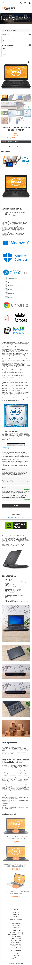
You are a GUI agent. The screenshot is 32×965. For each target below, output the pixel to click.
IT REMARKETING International (16, 936)
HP (3, 41)
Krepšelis (16, 957)
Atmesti (16, 510)
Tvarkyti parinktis (16, 514)
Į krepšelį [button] (16, 831)
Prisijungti (16, 953)
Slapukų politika (10, 517)
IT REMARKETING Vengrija (16, 947)
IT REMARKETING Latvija (16, 940)
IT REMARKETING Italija (16, 938)
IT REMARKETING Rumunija (16, 944)
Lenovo (4, 54)
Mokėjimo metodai (16, 923)
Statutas (16, 916)
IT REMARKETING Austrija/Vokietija (16, 933)
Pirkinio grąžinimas (16, 925)
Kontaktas (22, 517)
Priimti (16, 505)
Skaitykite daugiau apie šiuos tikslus (24, 501)
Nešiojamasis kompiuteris (7, 45)
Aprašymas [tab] (4, 141)
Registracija (16, 955)
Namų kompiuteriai (5, 34)
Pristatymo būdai (16, 927)
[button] (5, 2)
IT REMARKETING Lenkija (16, 942)
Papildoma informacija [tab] (13, 141)
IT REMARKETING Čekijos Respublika (16, 934)
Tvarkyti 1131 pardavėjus (5, 501)
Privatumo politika (17, 517)
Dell (3, 37)
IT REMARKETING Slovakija (16, 946)
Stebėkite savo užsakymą (16, 959)
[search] (25, 2)
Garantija (16, 921)
